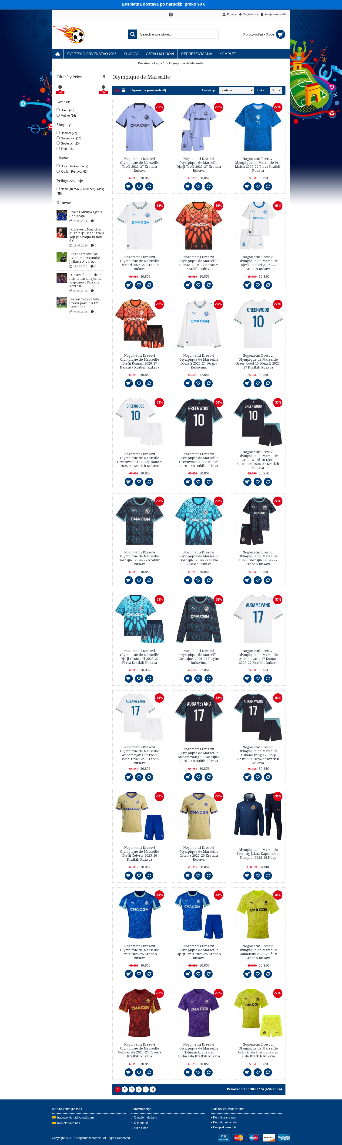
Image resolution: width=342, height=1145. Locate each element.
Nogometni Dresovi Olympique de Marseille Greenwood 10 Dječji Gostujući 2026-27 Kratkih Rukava (258, 460)
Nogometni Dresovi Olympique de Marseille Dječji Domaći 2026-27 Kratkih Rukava (258, 263)
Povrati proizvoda (225, 1122)
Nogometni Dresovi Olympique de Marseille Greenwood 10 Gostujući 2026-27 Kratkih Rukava (198, 460)
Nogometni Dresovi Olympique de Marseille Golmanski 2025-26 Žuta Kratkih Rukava (258, 952)
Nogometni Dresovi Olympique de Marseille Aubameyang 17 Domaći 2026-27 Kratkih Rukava (258, 657)
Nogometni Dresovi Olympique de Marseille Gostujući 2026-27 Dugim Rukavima (199, 657)
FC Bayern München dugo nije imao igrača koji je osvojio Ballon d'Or (86, 235)
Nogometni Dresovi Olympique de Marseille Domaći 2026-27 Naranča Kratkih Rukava (199, 263)
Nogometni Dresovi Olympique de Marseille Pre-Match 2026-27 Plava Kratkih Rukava (258, 164)
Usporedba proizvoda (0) (148, 90)
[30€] (60, 87)
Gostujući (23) (70, 143)
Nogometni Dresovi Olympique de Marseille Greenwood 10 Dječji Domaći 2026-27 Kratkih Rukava (139, 460)
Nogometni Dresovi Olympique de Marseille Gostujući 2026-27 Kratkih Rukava (140, 558)
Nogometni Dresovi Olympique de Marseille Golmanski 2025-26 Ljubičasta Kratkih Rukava (199, 1050)
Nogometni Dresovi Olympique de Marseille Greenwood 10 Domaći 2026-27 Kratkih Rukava (258, 361)
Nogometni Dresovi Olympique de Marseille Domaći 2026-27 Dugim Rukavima (198, 361)
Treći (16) (67, 149)
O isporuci (141, 1123)
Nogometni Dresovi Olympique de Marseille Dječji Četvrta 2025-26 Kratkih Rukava (139, 853)
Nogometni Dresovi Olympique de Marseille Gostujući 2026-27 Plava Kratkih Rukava (198, 558)
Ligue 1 (159, 63)
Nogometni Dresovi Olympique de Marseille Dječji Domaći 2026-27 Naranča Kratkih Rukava (139, 361)
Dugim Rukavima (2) (74, 166)
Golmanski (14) (71, 138)
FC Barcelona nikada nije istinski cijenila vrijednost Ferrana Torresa (86, 280)
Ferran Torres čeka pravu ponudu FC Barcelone (84, 303)
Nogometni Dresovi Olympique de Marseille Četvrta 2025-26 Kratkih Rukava (198, 853)
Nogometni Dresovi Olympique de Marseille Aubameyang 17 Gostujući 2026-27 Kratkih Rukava (199, 755)
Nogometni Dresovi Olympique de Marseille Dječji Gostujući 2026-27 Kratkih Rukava (258, 558)
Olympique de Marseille (186, 63)
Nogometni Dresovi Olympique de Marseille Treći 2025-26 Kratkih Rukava (139, 952)
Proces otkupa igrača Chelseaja (86, 214)
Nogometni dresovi (88, 1138)
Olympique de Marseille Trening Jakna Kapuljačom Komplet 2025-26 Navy (258, 853)
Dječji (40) (67, 110)
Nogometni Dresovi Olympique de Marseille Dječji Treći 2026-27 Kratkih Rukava (199, 164)
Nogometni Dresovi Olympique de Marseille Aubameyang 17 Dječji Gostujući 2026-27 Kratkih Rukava (258, 755)
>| (152, 1089)
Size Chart (141, 1128)
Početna (144, 63)
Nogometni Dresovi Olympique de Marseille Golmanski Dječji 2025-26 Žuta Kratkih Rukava (258, 1050)
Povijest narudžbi (224, 1127)
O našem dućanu (145, 1117)
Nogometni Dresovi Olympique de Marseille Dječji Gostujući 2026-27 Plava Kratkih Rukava (139, 657)
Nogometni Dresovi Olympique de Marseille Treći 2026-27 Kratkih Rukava (139, 164)
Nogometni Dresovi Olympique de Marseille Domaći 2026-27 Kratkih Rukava (139, 263)
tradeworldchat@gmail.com (75, 1117)
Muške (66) (68, 115)
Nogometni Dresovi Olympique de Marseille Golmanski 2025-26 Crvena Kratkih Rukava (139, 1050)
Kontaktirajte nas (68, 1123)
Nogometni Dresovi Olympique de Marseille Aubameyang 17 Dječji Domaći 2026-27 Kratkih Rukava (139, 755)
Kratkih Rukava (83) (74, 171)
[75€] (103, 87)
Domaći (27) (69, 133)
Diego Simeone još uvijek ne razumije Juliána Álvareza (84, 257)
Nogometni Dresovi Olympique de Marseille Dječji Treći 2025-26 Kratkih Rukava (199, 952)
